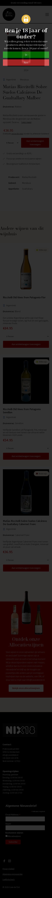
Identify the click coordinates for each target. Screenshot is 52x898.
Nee (26, 62)
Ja (26, 54)
